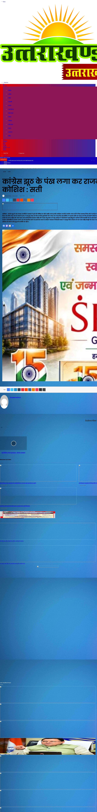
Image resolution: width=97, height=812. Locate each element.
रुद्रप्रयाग (10, 132)
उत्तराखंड (5, 85)
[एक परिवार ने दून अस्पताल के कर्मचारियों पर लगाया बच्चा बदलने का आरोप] (38, 473)
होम (3, 84)
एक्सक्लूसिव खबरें (6, 147)
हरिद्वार (9, 135)
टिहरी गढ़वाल (10, 113)
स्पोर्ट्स (4, 148)
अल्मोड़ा (9, 94)
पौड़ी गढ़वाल (10, 124)
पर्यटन (4, 143)
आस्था (4, 139)
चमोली (9, 97)
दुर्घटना (4, 142)
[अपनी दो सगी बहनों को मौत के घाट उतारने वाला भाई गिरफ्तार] (38, 496)
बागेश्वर (9, 128)
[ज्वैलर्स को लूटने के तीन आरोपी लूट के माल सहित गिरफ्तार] (47, 781)
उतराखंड (8, 168)
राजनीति (4, 146)
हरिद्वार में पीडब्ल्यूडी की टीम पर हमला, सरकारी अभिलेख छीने (18, 160)
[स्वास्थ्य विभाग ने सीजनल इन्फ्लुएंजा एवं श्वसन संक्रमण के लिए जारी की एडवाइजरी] (47, 798)
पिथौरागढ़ (10, 120)
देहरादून (9, 90)
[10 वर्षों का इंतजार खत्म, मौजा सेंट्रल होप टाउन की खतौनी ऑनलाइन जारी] (47, 746)
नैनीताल (9, 116)
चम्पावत (9, 105)
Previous (4, 305)
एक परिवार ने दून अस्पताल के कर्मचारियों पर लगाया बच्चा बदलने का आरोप (18, 483)
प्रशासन (5, 145)
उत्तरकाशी (10, 101)
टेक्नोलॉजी (5, 141)
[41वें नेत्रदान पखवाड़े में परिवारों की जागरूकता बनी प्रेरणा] (47, 711)
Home (4, 168)
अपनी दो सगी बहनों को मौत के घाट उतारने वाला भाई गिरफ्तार (15, 506)
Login (5, 150)
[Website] (11, 401)
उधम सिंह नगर (11, 109)
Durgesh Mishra (8, 195)
